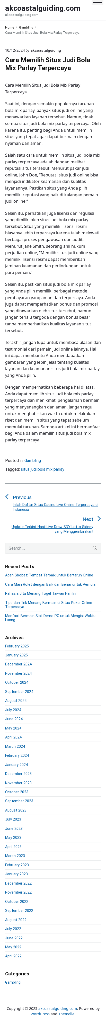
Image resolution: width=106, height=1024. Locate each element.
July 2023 (13, 819)
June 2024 (14, 719)
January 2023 (16, 874)
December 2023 (18, 774)
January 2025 (16, 655)
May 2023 (13, 837)
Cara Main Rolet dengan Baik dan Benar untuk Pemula (50, 584)
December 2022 (18, 883)
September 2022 (19, 911)
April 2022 (13, 956)
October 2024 (16, 682)
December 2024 (18, 664)
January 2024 (16, 765)
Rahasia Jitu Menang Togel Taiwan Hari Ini (40, 593)
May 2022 (13, 947)
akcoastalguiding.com (57, 1008)
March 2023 (15, 856)
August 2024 (15, 701)
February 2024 (17, 755)
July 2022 (13, 929)
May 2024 (13, 728)
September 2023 (19, 801)
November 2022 (18, 892)
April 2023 (13, 847)
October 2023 (16, 792)
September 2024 (19, 692)
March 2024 (15, 746)
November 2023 (18, 783)
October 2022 (16, 902)
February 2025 (17, 646)
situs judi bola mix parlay (42, 469)
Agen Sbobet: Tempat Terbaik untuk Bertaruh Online (49, 575)
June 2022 (14, 938)
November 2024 (18, 673)
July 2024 (13, 710)
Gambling (32, 460)
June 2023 (14, 828)
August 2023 (15, 810)
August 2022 (15, 920)
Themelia (66, 1013)
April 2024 (13, 737)
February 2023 (17, 865)
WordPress (40, 1013)
